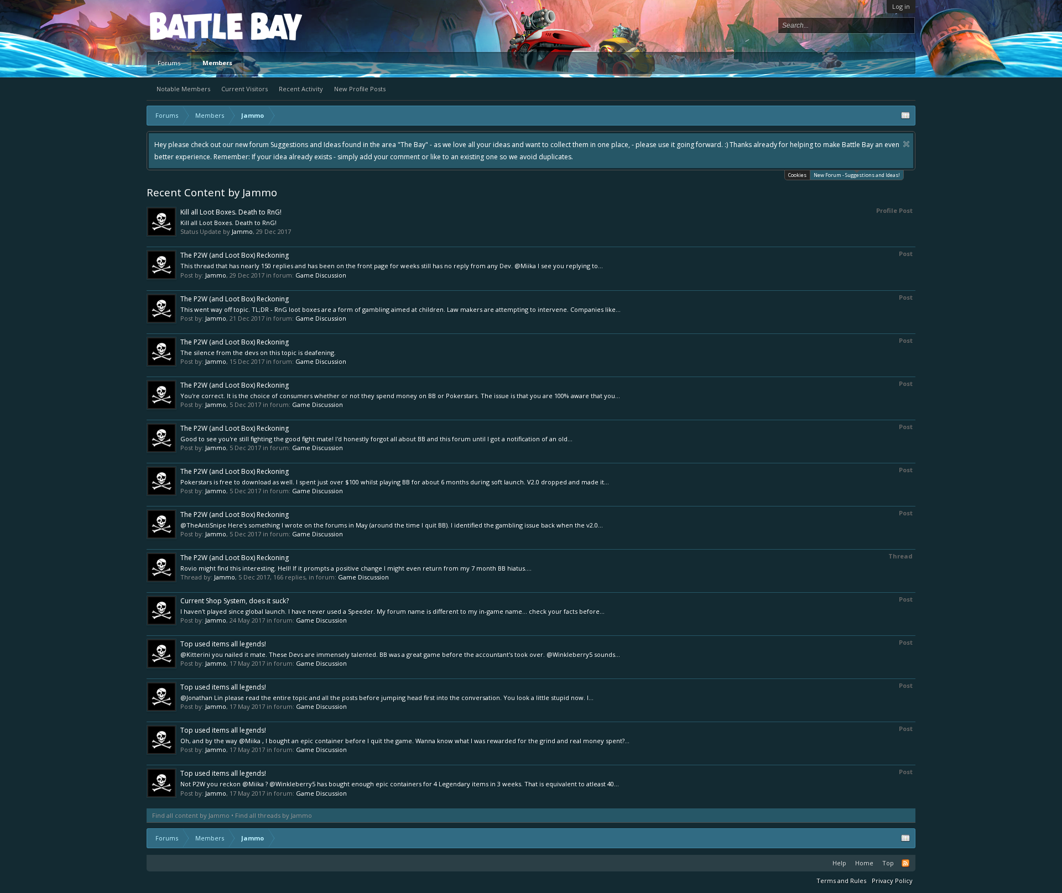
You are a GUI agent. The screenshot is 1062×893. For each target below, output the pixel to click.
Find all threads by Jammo (273, 815)
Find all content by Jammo (191, 815)
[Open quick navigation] (905, 115)
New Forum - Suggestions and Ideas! (857, 175)
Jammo (242, 231)
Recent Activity (301, 89)
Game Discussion (320, 275)
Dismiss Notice (906, 144)
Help (839, 863)
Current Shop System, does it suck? (234, 600)
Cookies (797, 175)
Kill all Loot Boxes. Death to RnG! (231, 212)
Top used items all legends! (223, 644)
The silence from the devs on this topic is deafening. (258, 352)
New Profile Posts (360, 89)
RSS (905, 863)
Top (888, 863)
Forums (169, 63)
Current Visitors (244, 89)
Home (864, 863)
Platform (190, 25)
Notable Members (183, 89)
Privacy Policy (892, 880)
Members (217, 63)
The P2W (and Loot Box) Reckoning (234, 255)
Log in (901, 6)
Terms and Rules (841, 880)
